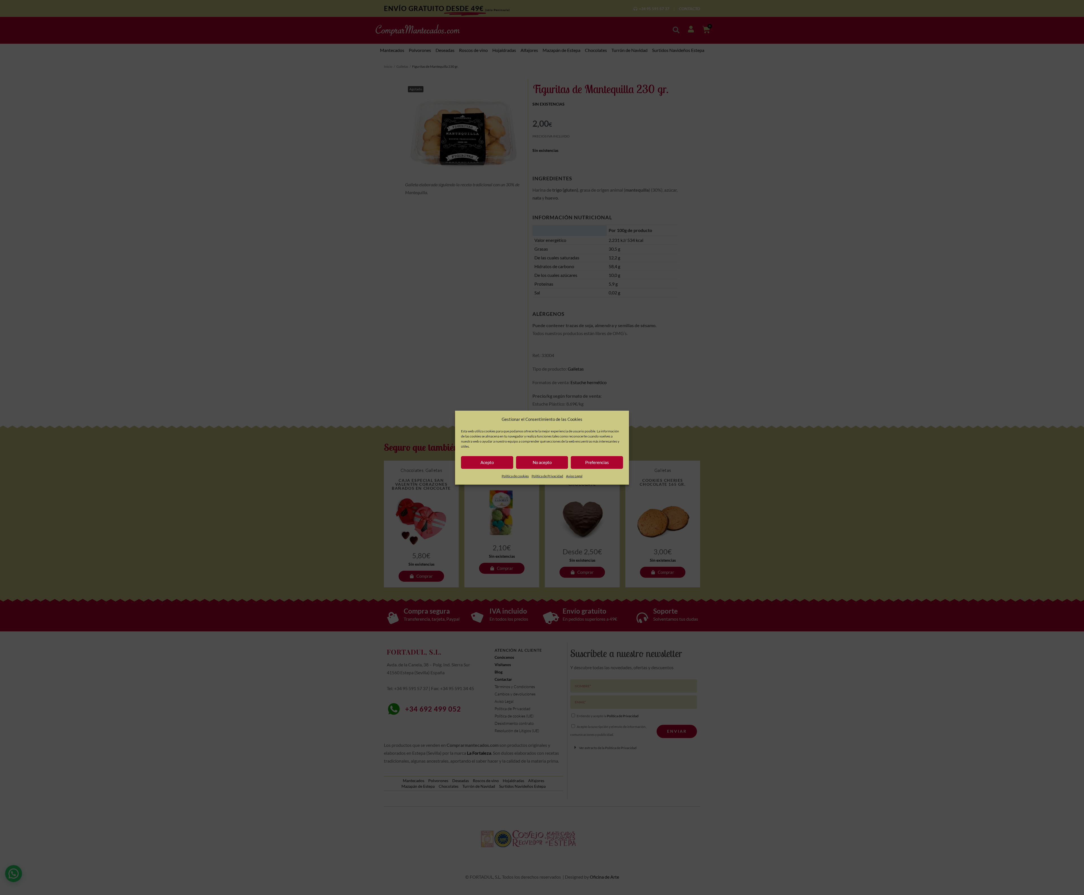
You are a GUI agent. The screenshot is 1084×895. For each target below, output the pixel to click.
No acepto (542, 462)
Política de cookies (515, 476)
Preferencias (597, 462)
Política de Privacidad (547, 476)
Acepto (487, 462)
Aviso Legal (574, 476)
